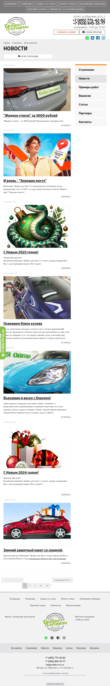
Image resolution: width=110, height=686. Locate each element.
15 (47, 586)
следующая (62, 580)
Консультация (29, 56)
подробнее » (66, 125)
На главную (16, 648)
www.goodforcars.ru (55, 622)
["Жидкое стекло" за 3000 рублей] (37, 89)
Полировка (11, 4)
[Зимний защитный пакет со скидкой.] (37, 524)
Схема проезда (93, 32)
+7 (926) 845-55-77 (89, 23)
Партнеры (85, 113)
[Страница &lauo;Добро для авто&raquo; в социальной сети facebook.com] (58, 638)
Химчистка (56, 9)
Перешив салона (37, 9)
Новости (84, 79)
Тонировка (27, 4)
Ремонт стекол (67, 4)
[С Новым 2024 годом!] (37, 446)
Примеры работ (89, 87)
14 (41, 586)
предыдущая (12, 580)
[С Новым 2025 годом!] (37, 226)
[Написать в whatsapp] (87, 38)
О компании (86, 70)
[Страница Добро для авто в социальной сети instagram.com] (103, 38)
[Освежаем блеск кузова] (37, 297)
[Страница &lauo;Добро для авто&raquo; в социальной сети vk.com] (52, 638)
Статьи (83, 105)
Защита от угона (46, 4)
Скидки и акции (66, 32)
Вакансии (85, 96)
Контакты (85, 122)
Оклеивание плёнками (92, 4)
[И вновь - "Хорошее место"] (37, 154)
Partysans (59, 684)
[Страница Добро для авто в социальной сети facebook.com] (98, 38)
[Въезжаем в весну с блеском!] (37, 372)
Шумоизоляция (74, 9)
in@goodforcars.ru (55, 665)
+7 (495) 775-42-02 (89, 20)
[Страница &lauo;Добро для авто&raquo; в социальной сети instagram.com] (64, 638)
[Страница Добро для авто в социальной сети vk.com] (92, 38)
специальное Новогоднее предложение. (47, 558)
